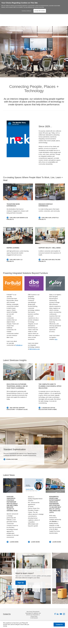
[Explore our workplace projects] (18, 191)
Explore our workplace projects (17, 218)
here (56, 339)
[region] (34, 7)
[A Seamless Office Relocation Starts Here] (50, 371)
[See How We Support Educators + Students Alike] (18, 371)
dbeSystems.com (34, 349)
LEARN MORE (13, 542)
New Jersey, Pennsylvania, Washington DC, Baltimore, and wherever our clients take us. (33, 613)
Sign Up (21, 583)
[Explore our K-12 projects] (18, 235)
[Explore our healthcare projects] (50, 235)
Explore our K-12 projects (14, 260)
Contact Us (7, 614)
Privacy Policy (34, 616)
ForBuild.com (19, 345)
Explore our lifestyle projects (49, 218)
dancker (36, 618)
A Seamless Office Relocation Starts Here (48, 408)
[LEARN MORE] (12, 485)
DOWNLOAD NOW (12, 459)
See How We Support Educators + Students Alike (17, 408)
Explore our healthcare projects (49, 260)
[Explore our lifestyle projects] (50, 191)
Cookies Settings (26, 10)
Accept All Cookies (39, 10)
